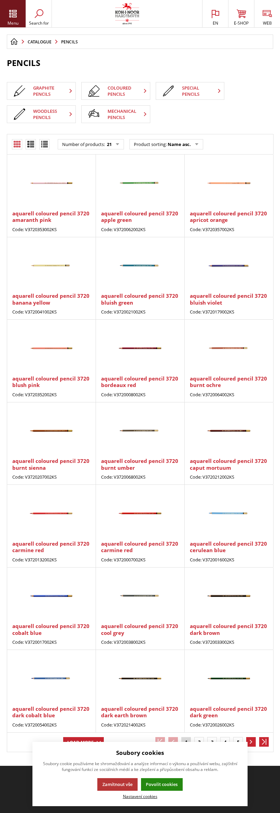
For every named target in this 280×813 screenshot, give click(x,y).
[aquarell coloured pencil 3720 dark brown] (229, 596)
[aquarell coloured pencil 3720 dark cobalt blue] (51, 678)
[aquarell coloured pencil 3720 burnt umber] (140, 431)
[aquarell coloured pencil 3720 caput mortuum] (229, 431)
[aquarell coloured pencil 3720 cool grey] (140, 596)
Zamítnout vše (117, 784)
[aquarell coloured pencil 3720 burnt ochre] (229, 348)
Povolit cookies (162, 784)
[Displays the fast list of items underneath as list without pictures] (44, 144)
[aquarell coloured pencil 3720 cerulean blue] (229, 513)
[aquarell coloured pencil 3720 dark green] (229, 678)
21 (109, 144)
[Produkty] (127, 13)
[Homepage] (14, 42)
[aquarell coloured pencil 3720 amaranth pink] (51, 183)
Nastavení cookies (140, 796)
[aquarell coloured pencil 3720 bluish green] (140, 266)
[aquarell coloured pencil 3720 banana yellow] (51, 266)
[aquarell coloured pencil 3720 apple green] (140, 183)
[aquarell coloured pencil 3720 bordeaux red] (140, 348)
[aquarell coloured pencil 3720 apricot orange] (229, 183)
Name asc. (179, 144)
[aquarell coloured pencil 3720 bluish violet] (229, 266)
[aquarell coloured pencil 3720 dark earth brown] (140, 678)
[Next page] (251, 742)
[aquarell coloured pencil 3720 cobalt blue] (51, 596)
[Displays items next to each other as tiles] (31, 144)
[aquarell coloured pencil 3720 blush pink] (51, 348)
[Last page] (264, 742)
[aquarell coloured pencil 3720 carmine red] (51, 513)
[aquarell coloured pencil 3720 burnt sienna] (51, 431)
